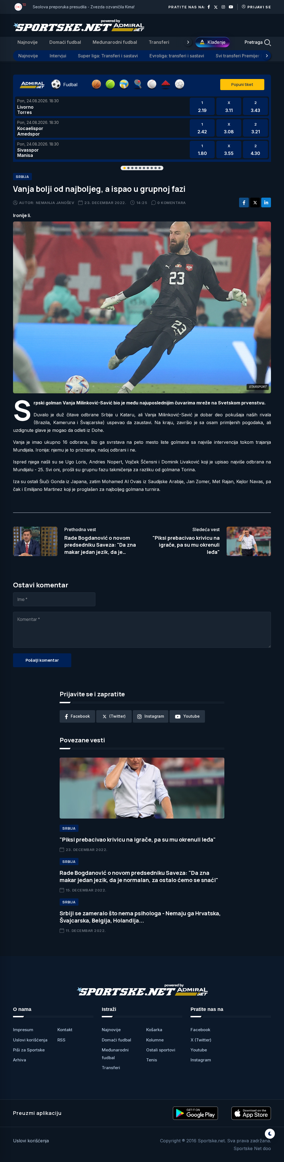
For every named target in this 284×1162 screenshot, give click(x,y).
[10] (18, 7)
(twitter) (117, 716)
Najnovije (27, 42)
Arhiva (19, 1059)
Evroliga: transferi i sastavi (176, 55)
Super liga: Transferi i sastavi (108, 55)
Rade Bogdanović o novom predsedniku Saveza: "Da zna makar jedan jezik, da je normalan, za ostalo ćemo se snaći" (100, 551)
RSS (61, 1040)
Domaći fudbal (65, 42)
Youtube (199, 1050)
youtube (191, 716)
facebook (80, 716)
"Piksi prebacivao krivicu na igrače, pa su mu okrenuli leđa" (186, 544)
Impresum (23, 1029)
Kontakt (64, 1029)
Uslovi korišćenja (30, 1040)
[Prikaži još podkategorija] (267, 56)
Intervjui (58, 55)
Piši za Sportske (29, 1050)
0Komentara (171, 202)
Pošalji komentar (42, 660)
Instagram (201, 1059)
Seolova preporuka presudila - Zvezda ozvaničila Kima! (84, 6)
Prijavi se (259, 7)
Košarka (154, 1029)
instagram (154, 716)
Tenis (151, 1059)
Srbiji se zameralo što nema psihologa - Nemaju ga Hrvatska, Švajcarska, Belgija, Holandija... (140, 916)
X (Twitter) (201, 1040)
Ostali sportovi (160, 1050)
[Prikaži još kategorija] (188, 42)
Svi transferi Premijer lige (242, 55)
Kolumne (155, 1040)
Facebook (200, 1029)
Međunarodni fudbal (115, 42)
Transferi (159, 42)
